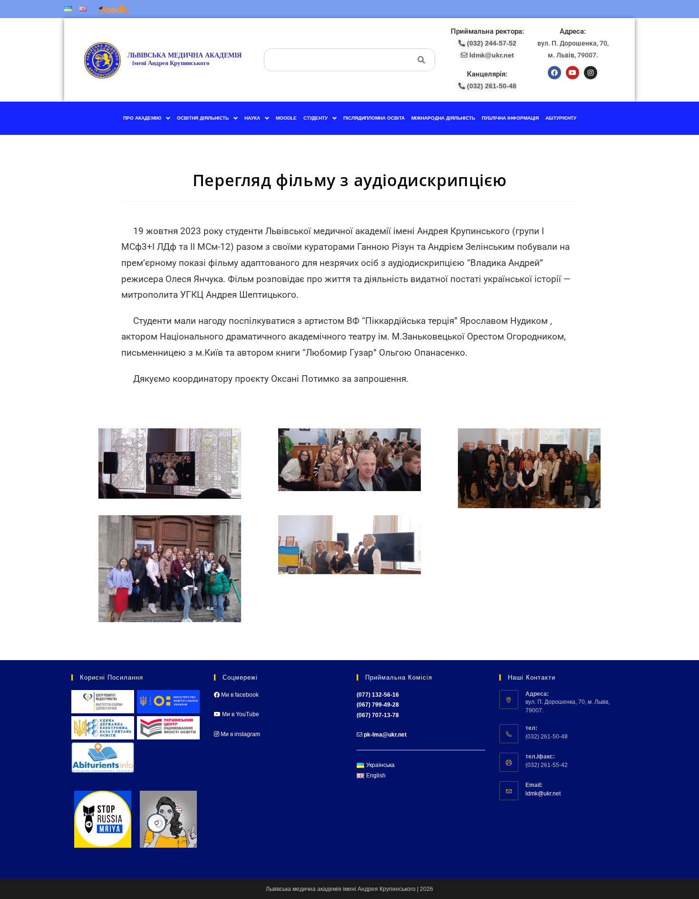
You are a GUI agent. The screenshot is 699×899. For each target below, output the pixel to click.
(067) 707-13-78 (378, 715)
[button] (147, 118)
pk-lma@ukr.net (385, 734)
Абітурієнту (560, 118)
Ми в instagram (239, 734)
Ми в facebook (239, 694)
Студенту (315, 118)
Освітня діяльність (203, 118)
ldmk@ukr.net (543, 793)
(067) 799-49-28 (378, 704)
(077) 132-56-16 (378, 694)
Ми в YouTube (240, 714)
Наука (252, 118)
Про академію (142, 118)
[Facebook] (554, 72)
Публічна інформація (510, 118)
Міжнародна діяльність (443, 118)
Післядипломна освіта (374, 118)
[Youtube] (572, 72)
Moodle (286, 118)
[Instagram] (590, 72)
